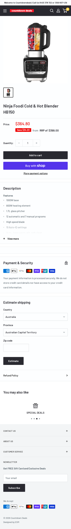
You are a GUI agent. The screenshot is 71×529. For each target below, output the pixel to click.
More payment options (36, 173)
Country (7, 309)
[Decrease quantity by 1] (19, 143)
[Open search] (52, 11)
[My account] (58, 11)
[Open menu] (5, 11)
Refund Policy (10, 375)
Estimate (13, 360)
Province (8, 325)
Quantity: (8, 143)
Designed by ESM (11, 522)
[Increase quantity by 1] (36, 143)
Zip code (7, 340)
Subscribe (14, 487)
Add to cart (35, 155)
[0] (65, 11)
